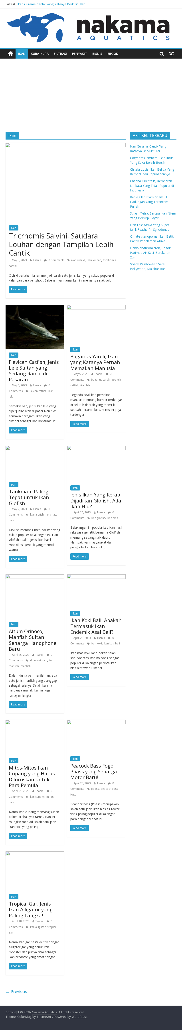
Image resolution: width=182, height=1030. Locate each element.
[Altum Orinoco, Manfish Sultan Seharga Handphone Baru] (35, 577)
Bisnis (97, 53)
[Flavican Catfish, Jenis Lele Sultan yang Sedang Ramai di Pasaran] (35, 307)
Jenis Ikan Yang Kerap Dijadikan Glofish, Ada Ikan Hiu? (95, 500)
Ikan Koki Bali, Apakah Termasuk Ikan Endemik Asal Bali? (96, 626)
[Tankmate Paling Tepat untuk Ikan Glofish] (35, 448)
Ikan (22, 53)
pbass (95, 789)
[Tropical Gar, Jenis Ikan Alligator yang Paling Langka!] (35, 854)
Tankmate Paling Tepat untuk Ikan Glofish (29, 497)
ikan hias (112, 518)
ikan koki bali (112, 643)
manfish (26, 666)
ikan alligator (38, 927)
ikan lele (85, 385)
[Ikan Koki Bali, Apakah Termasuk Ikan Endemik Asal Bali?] (96, 577)
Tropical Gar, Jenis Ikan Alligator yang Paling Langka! (31, 909)
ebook (112, 53)
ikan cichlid (78, 260)
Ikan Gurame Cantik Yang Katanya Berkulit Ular (51, 4)
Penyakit (79, 53)
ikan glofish (37, 514)
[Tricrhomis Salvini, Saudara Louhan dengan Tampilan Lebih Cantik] (66, 145)
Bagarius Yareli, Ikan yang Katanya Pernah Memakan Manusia (95, 362)
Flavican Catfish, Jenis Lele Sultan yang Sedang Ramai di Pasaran (34, 370)
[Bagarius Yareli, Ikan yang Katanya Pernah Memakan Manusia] (96, 307)
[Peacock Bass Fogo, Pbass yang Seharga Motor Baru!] (96, 722)
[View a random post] (171, 53)
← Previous (16, 991)
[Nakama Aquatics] (11, 53)
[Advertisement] (91, 92)
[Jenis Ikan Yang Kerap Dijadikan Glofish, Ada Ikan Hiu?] (96, 448)
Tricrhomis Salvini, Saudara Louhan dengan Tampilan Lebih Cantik (61, 244)
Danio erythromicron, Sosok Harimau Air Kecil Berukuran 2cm (150, 252)
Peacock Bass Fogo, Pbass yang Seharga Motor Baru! (93, 771)
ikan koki (96, 643)
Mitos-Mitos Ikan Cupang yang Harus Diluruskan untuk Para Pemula (32, 776)
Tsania (37, 260)
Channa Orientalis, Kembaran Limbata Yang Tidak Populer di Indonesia (152, 185)
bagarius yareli (100, 380)
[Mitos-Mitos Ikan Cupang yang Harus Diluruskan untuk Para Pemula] (35, 722)
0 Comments (56, 260)
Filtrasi (60, 53)
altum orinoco (38, 660)
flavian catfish (38, 391)
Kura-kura (40, 53)
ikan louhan (94, 260)
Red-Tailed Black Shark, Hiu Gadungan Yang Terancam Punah (149, 202)
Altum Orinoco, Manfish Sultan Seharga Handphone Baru (32, 640)
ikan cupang (37, 797)
